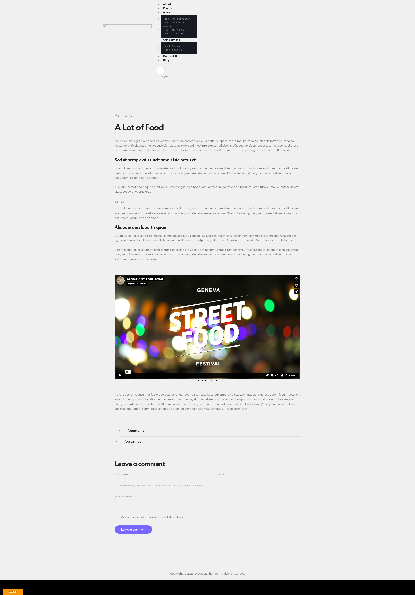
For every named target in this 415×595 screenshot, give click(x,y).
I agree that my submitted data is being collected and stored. (151, 517)
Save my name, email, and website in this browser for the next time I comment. (160, 485)
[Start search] (199, 76)
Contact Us (133, 441)
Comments (136, 431)
